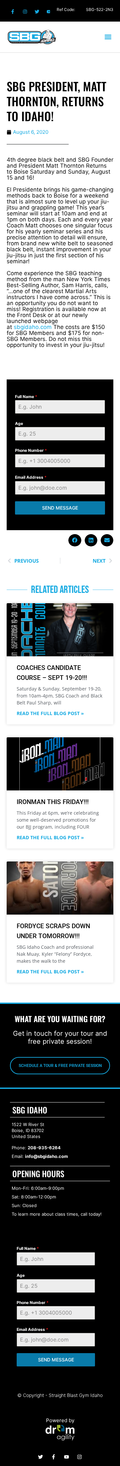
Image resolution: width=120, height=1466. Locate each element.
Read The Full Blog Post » (50, 713)
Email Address (31, 477)
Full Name (26, 396)
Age (19, 423)
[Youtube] (49, 12)
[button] (107, 37)
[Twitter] (37, 12)
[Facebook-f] (13, 12)
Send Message (60, 508)
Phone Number (31, 450)
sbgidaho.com (33, 327)
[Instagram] (25, 12)
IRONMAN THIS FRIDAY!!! (53, 802)
